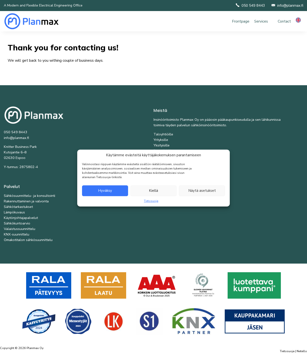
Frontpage (240, 21)
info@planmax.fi (290, 5)
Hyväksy (105, 190)
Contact (284, 21)
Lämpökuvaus (14, 212)
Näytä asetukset (202, 190)
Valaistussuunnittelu (19, 228)
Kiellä (153, 190)
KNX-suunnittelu (16, 234)
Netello (302, 351)
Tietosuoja (151, 201)
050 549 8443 (253, 5)
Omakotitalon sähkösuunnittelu (28, 239)
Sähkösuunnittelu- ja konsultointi (29, 195)
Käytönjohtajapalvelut (21, 217)
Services (261, 21)
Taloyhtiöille (163, 134)
